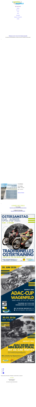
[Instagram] (3, 369)
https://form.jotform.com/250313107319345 (18, 211)
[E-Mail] (3, 373)
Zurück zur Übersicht (21, 192)
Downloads (18, 15)
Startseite (18, 8)
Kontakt (18, 18)
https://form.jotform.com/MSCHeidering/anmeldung (18, 207)
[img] (18, 2)
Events (18, 11)
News (18, 13)
